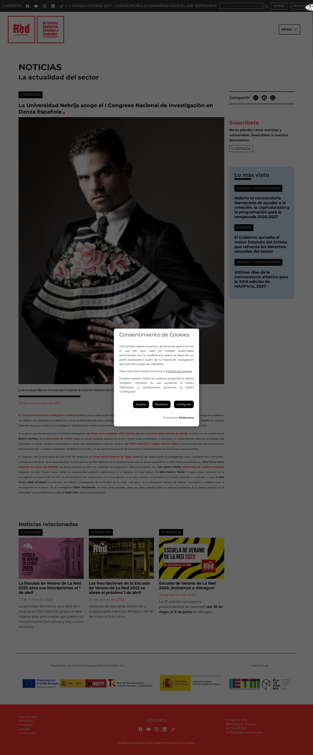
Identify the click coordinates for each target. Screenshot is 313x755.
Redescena (186, 417)
